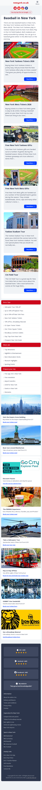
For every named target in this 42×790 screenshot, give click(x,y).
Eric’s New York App (9, 755)
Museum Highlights (11, 361)
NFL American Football (10, 744)
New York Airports (9, 727)
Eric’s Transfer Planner (10, 760)
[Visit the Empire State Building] (21, 405)
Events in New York (11, 388)
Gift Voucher (7, 763)
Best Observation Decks (13, 357)
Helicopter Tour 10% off (12, 307)
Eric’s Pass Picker (8, 758)
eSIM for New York (11, 385)
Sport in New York (9, 732)
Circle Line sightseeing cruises (12, 725)
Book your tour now (9, 545)
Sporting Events (10, 364)
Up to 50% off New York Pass (14, 314)
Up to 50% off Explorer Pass (14, 311)
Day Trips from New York (13, 336)
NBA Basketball (8, 736)
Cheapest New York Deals (13, 340)
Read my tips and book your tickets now (15, 576)
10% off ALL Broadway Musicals (15, 322)
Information (7, 694)
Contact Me (7, 769)
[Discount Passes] (21, 466)
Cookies (6, 708)
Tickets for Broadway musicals (13, 719)
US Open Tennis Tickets (12, 325)
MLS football (7, 747)
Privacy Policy (7, 705)
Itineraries (8, 392)
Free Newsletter (8, 766)
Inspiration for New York (11, 713)
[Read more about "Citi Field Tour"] (21, 263)
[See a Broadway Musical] (21, 619)
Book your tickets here (10, 606)
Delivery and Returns (10, 700)
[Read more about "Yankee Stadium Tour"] (21, 220)
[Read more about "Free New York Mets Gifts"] (21, 177)
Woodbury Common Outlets (14, 333)
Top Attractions (10, 350)
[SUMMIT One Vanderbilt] (21, 589)
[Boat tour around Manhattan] (21, 435)
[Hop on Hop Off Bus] (21, 558)
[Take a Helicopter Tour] (21, 527)
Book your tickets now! (10, 422)
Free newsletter (10, 377)
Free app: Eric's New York (13, 374)
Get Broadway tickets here (11, 637)
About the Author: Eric (10, 697)
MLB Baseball (7, 741)
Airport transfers (10, 381)
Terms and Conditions (10, 703)
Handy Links (8, 751)
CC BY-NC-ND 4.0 (31, 778)
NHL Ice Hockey (8, 739)
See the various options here (12, 483)
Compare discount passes (11, 716)
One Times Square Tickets (13, 329)
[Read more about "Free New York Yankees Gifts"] (21, 134)
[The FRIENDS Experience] (21, 497)
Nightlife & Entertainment (13, 353)
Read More (30, 79)
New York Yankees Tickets (13, 318)
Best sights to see (9, 722)
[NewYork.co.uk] (21, 3)
